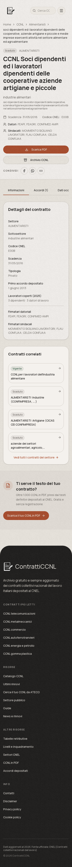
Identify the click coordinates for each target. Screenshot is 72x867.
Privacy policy (12, 809)
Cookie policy (12, 817)
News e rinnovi (12, 716)
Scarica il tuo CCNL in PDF (23, 515)
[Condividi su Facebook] (24, 170)
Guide (7, 708)
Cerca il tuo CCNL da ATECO (21, 692)
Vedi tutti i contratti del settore (34, 457)
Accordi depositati (15, 771)
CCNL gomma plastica (17, 654)
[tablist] (36, 190)
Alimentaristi (37, 24)
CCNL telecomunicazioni (19, 613)
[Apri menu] (61, 11)
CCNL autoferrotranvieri (18, 637)
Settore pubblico (14, 700)
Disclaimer (10, 801)
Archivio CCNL (39, 160)
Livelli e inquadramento (18, 747)
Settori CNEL (11, 755)
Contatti (8, 793)
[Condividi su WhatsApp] (32, 170)
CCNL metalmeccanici (17, 621)
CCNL (20, 24)
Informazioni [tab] (16, 190)
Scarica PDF (39, 149)
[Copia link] (41, 170)
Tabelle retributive (15, 739)
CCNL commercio (14, 629)
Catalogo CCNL (13, 676)
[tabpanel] (36, 271)
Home (7, 24)
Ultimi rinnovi (11, 684)
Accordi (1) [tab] (41, 190)
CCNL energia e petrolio (18, 645)
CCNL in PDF (11, 763)
